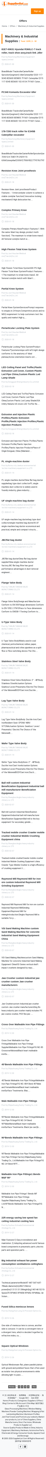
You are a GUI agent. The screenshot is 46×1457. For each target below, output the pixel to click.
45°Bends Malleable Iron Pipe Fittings (22, 1064)
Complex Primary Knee (14, 210)
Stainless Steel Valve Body (16, 661)
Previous (12, 1387)
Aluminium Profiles (32, 1414)
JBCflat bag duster (12, 540)
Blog (4, 1403)
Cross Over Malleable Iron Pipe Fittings (23, 1024)
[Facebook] (20, 1447)
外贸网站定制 (34, 1395)
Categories (22, 1401)
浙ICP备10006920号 (23, 1441)
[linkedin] (25, 1447)
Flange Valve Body (12, 583)
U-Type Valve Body (12, 622)
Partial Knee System (13, 288)
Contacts (11, 1403)
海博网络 (22, 1395)
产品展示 (20, 1406)
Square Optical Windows (15, 1346)
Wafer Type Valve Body (14, 743)
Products (13, 1401)
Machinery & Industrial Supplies (31, 26)
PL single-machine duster (16, 461)
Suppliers (32, 1401)
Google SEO (24, 1398)
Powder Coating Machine (20, 1411)
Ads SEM (34, 1398)
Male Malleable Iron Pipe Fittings (19, 1101)
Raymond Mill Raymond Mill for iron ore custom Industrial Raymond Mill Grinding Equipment (21, 882)
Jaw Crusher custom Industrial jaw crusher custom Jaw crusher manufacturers (20, 981)
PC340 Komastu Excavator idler (19, 92)
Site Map (30, 1403)
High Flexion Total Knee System (19, 249)
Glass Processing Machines (16, 1409)
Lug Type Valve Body (13, 700)
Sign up (37, 11)
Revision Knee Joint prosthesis (19, 170)
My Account (21, 1403)
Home (4, 26)
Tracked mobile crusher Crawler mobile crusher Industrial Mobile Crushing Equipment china (23, 836)
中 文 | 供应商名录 (9, 1395)
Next (34, 1387)
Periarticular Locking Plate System (20, 328)
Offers (12, 26)
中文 (27, 1406)
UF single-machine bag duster (18, 500)
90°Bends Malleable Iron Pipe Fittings (22, 1137)
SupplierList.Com (20, 1438)
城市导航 (39, 1403)
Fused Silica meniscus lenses (18, 1306)
